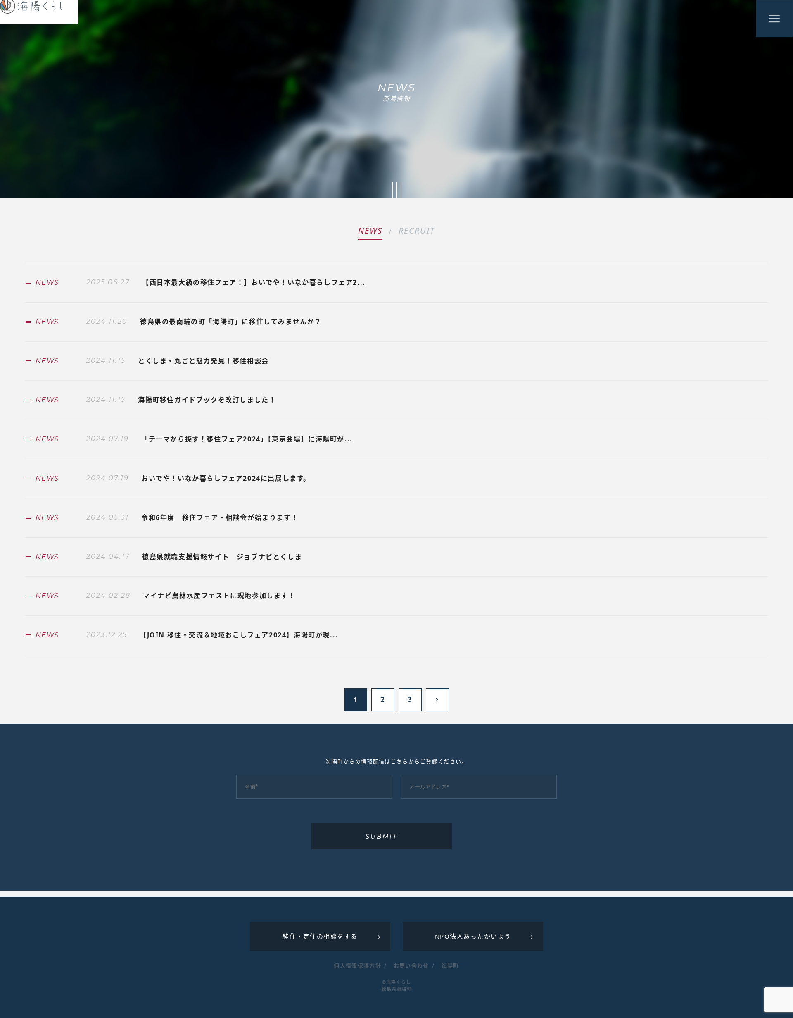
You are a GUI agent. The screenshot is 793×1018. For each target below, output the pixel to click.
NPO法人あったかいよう (473, 936)
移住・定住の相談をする (320, 936)
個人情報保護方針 (357, 965)
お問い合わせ (411, 965)
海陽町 (450, 965)
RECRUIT (417, 230)
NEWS (370, 230)
